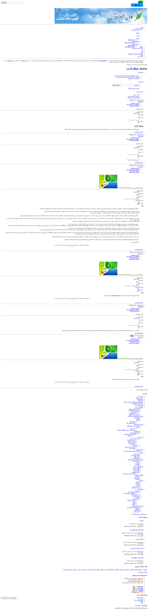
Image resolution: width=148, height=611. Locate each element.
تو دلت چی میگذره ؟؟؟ (133, 492)
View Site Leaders (130, 47)
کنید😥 (111, 569)
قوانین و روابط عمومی (137, 506)
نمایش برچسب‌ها (143, 572)
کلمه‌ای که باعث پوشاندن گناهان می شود (136, 529)
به (95, 569)
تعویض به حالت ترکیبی (133, 96)
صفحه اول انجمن (139, 28)
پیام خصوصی (140, 399)
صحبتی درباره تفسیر (134, 414)
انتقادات (137, 508)
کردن (105, 569)
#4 (132, 252)
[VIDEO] (141, 591)
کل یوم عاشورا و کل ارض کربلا (131, 451)
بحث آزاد (137, 490)
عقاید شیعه (132, 421)
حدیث (137, 427)
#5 (132, 305)
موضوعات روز (135, 461)
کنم (114, 569)
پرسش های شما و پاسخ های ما (135, 416)
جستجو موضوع (140, 81)
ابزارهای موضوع (140, 72)
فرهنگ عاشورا (139, 449)
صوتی (133, 501)
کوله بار (137, 476)
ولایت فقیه (136, 458)
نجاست (127, 569)
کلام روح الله (136, 469)
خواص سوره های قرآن (133, 410)
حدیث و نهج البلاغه (138, 424)
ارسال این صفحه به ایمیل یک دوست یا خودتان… (127, 77)
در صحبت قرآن (135, 494)
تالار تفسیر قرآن (139, 407)
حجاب (137, 462)
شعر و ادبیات (136, 496)
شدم (65, 569)
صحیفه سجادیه (131, 442)
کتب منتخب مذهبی (134, 433)
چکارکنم (132, 569)
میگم (139, 569)
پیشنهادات (136, 510)
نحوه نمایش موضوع (140, 91)
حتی (86, 569)
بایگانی (141, 601)
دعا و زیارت (140, 437)
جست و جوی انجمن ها (137, 403)
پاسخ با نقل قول (139, 132)
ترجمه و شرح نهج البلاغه (133, 426)
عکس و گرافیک (131, 500)
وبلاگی (133, 504)
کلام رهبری (136, 470)
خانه (142, 27)
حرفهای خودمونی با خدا (129, 493)
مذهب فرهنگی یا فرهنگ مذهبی (135, 459)
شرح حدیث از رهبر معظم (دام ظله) (126, 430)
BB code (141, 586)
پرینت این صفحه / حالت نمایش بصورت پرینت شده (126, 75)
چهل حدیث (132, 428)
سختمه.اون (69, 569)
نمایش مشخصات (135, 103)
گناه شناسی (132, 413)
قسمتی (145, 569)
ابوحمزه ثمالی (131, 441)
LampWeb (144, 605)
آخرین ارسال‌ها (135, 30)
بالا (143, 393)
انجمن (137, 38)
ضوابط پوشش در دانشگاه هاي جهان (137, 557)
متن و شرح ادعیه (135, 438)
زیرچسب (75, 569)
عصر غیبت (136, 454)
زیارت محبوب (135, 445)
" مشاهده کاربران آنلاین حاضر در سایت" (133, 402)
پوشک (98, 569)
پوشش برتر (141, 520)
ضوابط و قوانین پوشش (139, 539)
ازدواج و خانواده (135, 487)
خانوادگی (141, 480)
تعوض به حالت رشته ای (133, 97)
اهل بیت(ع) (136, 468)
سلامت (137, 497)
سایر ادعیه (132, 444)
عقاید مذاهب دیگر (130, 423)
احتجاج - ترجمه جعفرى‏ (129, 434)
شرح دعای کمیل (131, 440)
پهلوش (102, 569)
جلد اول (129, 435)
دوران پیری (136, 486)
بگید (93, 569)
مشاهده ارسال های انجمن (132, 104)
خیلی (79, 569)
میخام (136, 569)
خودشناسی (136, 431)
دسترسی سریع (135, 44)
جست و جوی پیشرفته (133, 88)
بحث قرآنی (136, 417)
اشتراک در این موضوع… (133, 78)
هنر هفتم (137, 463)
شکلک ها (141, 588)
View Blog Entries (134, 106)
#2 (132, 134)
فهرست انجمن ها (138, 404)
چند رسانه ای (136, 499)
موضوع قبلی (143, 514)
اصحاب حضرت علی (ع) (129, 473)
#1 (132, 100)
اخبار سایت (136, 511)
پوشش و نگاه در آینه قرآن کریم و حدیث (136, 548)
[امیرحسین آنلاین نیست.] (108, 188)
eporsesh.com (116, 295)
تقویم (138, 35)
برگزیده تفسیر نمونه (134, 409)
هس (120, 569)
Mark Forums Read (130, 42)
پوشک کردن (132, 68)
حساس (83, 569)
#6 (132, 336)
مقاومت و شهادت (138, 475)
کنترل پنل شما (139, 397)
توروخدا (90, 569)
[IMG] (141, 589)
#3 (132, 165)
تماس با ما (140, 598)
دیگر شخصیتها (135, 472)
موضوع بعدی (136, 514)
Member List (131, 40)
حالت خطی (136, 94)
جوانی (137, 485)
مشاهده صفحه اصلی (134, 172)
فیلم (134, 503)
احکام (137, 418)
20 (138, 201)
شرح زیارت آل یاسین (129, 447)
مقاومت (137, 479)
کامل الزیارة (132, 448)
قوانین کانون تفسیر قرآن (133, 507)
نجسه (123, 569)
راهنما (140, 2)
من (142, 569)
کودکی (137, 482)
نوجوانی (137, 483)
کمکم (117, 569)
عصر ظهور (136, 456)
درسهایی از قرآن (135, 411)
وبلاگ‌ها (141, 47)
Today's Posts (131, 45)
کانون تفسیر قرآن (138, 600)
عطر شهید (136, 478)
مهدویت (141, 452)
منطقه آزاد (140, 489)
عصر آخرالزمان (135, 455)
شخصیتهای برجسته (138, 466)
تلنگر (138, 465)
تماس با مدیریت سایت (137, 48)
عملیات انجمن (135, 41)
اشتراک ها (140, 400)
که (108, 569)
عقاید (138, 420)
